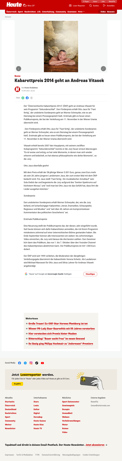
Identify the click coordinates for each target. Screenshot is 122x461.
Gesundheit (67, 413)
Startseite (8, 17)
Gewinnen (71, 12)
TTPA (37, 455)
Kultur (36, 409)
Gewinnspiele (68, 405)
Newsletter (10, 428)
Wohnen (65, 417)
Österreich (11, 12)
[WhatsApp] (22, 98)
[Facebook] (27, 98)
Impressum (9, 455)
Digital (37, 413)
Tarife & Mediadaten (24, 455)
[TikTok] (36, 363)
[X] (25, 363)
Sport (20, 12)
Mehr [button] (80, 12)
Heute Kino (39, 425)
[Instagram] (31, 363)
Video (103, 12)
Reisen (65, 428)
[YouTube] (42, 363)
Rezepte (66, 409)
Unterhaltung (48, 12)
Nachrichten (10, 413)
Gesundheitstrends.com (100, 405)
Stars (36, 402)
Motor (65, 425)
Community (61, 12)
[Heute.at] (14, 4)
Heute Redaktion (31, 88)
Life (39, 12)
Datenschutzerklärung (51, 455)
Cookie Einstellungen (91, 455)
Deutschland (10, 409)
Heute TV (38, 428)
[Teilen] (31, 98)
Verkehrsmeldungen (71, 421)
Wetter (8, 425)
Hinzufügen (90, 274)
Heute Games (40, 421)
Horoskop (38, 417)
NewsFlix (94, 402)
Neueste (111, 12)
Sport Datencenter (70, 402)
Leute (36, 405)
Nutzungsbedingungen (71, 455)
